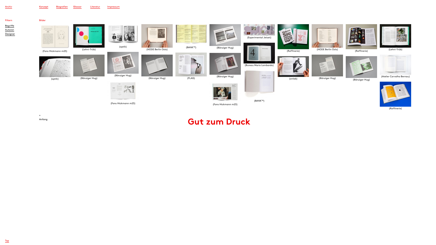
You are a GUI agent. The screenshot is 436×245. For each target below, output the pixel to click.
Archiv (8, 7)
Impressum (113, 7)
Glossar (77, 7)
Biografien (62, 7)
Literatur (95, 7)
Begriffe (9, 26)
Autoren (9, 30)
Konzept (43, 7)
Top (7, 241)
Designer (10, 34)
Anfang (43, 119)
